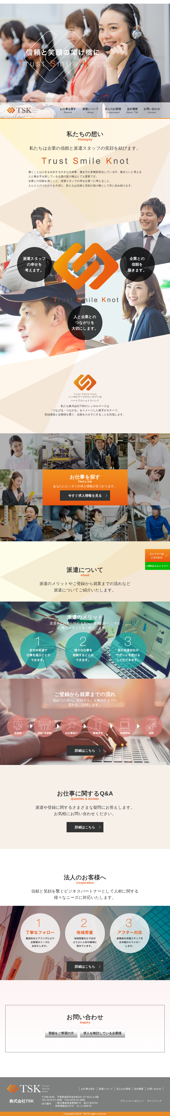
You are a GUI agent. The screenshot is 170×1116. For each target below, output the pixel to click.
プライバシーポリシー (132, 1101)
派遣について (91, 111)
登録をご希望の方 (61, 1033)
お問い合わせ (152, 111)
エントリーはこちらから (157, 555)
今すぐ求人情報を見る (85, 495)
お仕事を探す (68, 111)
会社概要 (132, 111)
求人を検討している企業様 (102, 1033)
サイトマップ (154, 1101)
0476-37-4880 (54, 1100)
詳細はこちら (85, 750)
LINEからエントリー (158, 566)
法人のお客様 (113, 111)
